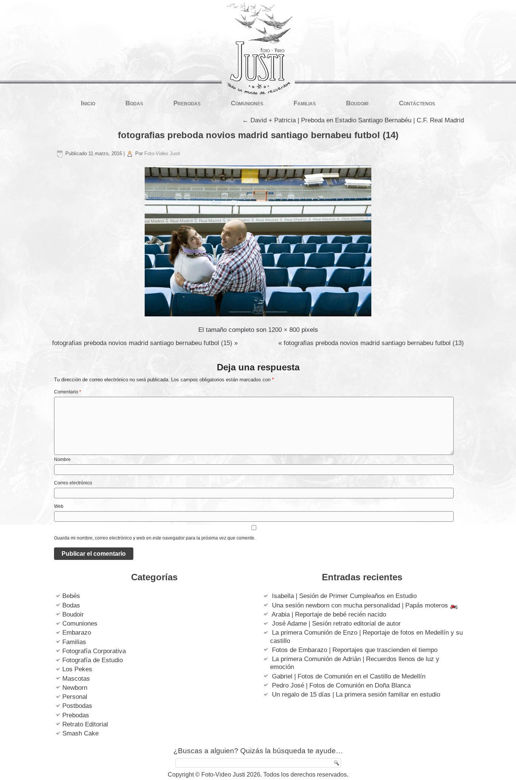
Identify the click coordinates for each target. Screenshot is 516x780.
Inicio (88, 103)
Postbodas (77, 705)
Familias (305, 103)
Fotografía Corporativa (94, 651)
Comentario (67, 392)
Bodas (134, 103)
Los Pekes (77, 669)
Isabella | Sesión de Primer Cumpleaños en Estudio (344, 596)
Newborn (74, 687)
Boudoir (357, 103)
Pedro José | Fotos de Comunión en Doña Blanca (341, 685)
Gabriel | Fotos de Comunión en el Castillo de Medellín (348, 676)
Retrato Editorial (85, 724)
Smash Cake (80, 733)
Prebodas (187, 103)
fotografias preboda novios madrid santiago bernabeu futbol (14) (258, 135)
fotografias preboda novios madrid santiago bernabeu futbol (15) (142, 343)
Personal (74, 696)
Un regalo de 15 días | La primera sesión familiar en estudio (356, 694)
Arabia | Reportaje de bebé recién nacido (329, 614)
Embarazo (76, 632)
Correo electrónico (73, 483)
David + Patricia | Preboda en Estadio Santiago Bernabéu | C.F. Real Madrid (353, 120)
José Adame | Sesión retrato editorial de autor (336, 623)
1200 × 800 (284, 329)
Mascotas (76, 678)
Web (58, 506)
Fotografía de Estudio (92, 660)
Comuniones (247, 103)
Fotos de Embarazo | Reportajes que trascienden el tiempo (354, 650)
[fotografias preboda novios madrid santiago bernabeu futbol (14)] (258, 317)
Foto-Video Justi (162, 153)
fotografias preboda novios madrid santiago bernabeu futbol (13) (374, 343)
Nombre (62, 459)
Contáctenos (417, 103)
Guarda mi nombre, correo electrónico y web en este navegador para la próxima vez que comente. (154, 538)
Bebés (71, 596)
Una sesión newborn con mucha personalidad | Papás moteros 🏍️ (365, 605)
